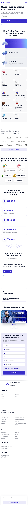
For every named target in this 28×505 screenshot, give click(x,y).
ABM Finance (4, 404)
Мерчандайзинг (4, 417)
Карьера (3, 438)
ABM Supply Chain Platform (7, 446)
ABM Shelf (3, 396)
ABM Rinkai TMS (18, 402)
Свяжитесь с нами (5, 455)
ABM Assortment (4, 398)
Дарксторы (17, 421)
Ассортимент (4, 419)
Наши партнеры (4, 436)
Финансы (3, 423)
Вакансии (17, 432)
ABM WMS (17, 394)
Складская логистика (19, 417)
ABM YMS (17, 396)
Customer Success (5, 434)
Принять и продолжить (14, 502)
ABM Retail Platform (5, 448)
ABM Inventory (4, 394)
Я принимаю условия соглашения (12, 368)
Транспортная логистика (20, 419)
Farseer (16, 407)
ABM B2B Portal (4, 402)
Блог (16, 436)
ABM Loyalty (3, 400)
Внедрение (3, 432)
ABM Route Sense (18, 404)
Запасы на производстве (20, 415)
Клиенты (16, 438)
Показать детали (23, 499)
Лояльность (3, 421)
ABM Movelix (3, 407)
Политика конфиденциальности (14, 462)
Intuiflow (16, 398)
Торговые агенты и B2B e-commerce (20, 424)
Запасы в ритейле (5, 415)
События (16, 434)
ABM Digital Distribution (19, 400)
